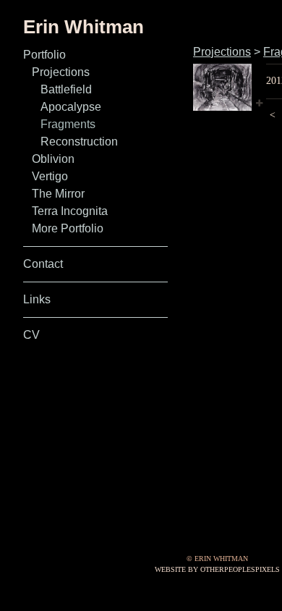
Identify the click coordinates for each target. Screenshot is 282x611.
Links (37, 299)
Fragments (67, 124)
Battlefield (66, 89)
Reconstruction (79, 141)
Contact (43, 264)
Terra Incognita (70, 211)
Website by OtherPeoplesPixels (217, 569)
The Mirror (58, 193)
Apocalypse (70, 107)
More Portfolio (67, 228)
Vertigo (50, 176)
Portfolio (44, 55)
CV (31, 335)
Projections (61, 72)
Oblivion (53, 159)
